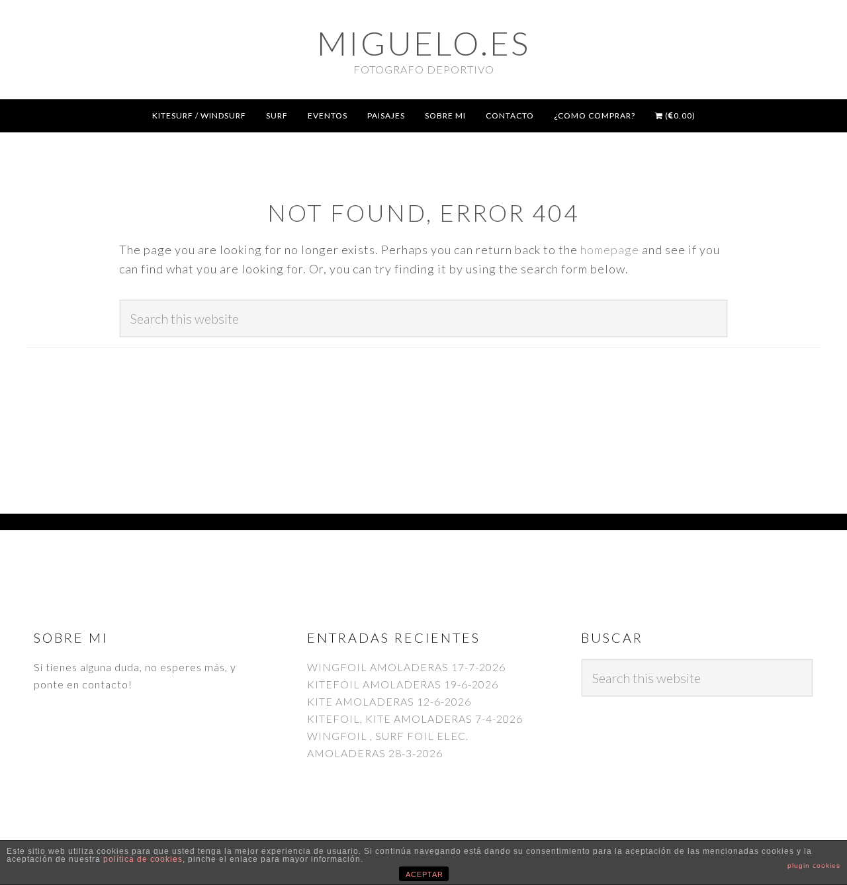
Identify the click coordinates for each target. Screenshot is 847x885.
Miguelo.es (423, 43)
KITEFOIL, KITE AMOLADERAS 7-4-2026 (415, 718)
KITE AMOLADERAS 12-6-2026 (389, 701)
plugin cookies (813, 865)
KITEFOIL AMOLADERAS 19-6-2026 (402, 684)
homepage (609, 249)
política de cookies (143, 859)
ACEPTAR (424, 874)
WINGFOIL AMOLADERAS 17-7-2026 (406, 667)
